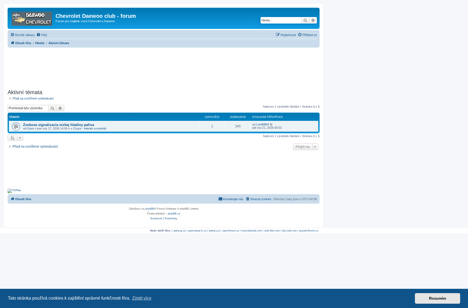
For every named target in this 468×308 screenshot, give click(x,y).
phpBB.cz (174, 213)
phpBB (149, 208)
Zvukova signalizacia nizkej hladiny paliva (58, 125)
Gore (30, 128)
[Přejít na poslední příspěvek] (271, 124)
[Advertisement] (164, 67)
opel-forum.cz (230, 230)
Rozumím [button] (437, 298)
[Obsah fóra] (32, 17)
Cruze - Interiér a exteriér (89, 128)
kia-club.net (289, 230)
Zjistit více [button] (141, 298)
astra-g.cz (179, 230)
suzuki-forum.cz (308, 230)
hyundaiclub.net (252, 230)
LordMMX (262, 124)
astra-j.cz (214, 230)
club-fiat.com (272, 230)
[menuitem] (41, 35)
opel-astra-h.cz (197, 230)
